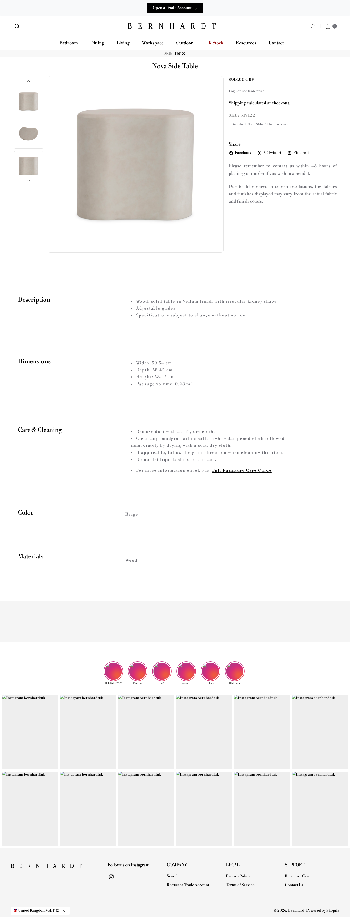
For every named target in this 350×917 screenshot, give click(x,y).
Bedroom (69, 43)
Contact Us (294, 885)
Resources (246, 43)
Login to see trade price (246, 91)
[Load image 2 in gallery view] (28, 133)
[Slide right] (28, 180)
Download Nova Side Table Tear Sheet (260, 124)
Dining (97, 43)
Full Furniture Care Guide (242, 470)
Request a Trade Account (188, 885)
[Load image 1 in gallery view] (28, 101)
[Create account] (313, 26)
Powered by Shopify (322, 910)
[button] (17, 26)
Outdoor (184, 43)
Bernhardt (296, 910)
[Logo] (34, 867)
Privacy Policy (238, 876)
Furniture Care (297, 876)
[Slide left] (28, 81)
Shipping (237, 103)
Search (172, 876)
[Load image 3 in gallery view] (28, 166)
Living (123, 43)
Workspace (153, 43)
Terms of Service (240, 885)
